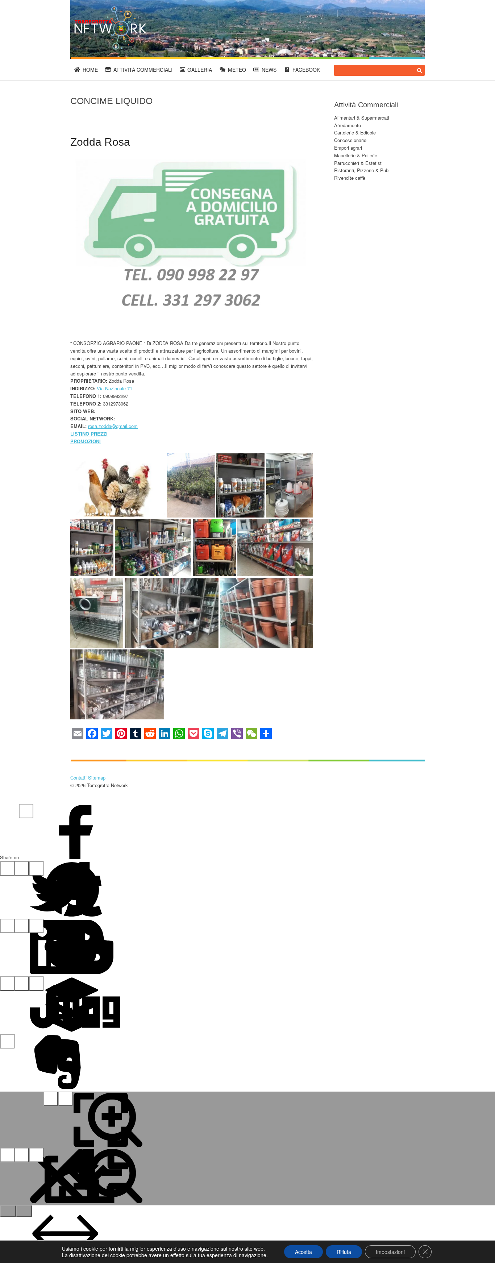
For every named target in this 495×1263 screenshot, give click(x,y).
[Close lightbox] (7, 1155)
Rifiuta (344, 1251)
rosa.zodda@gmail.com (113, 426)
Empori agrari (348, 147)
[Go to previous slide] (8, 1211)
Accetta (303, 1251)
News (269, 69)
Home (90, 69)
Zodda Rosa (100, 142)
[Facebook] (26, 811)
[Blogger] (36, 926)
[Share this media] (21, 1155)
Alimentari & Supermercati (361, 117)
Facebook (306, 69)
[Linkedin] (7, 926)
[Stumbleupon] (7, 983)
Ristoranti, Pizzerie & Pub (361, 170)
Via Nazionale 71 (114, 388)
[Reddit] (21, 926)
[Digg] (36, 983)
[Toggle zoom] (65, 1099)
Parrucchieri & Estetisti (358, 162)
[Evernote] (7, 1041)
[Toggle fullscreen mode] (50, 1099)
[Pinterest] (21, 868)
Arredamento (347, 125)
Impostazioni (390, 1251)
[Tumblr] (36, 868)
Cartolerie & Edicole (355, 132)
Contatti (78, 777)
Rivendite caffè (349, 177)
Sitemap (96, 777)
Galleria (199, 69)
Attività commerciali (142, 69)
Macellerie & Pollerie (355, 155)
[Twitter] (7, 868)
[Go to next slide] (24, 1211)
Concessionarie (350, 140)
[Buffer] (21, 983)
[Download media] (36, 1155)
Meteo (237, 69)
